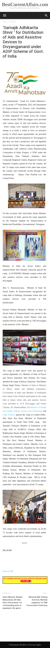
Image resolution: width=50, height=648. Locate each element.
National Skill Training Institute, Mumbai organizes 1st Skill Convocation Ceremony (36, 601)
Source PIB (8, 571)
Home (5, 22)
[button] (46, 15)
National (13, 22)
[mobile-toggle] (4, 15)
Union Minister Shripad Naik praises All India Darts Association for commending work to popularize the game (12, 602)
